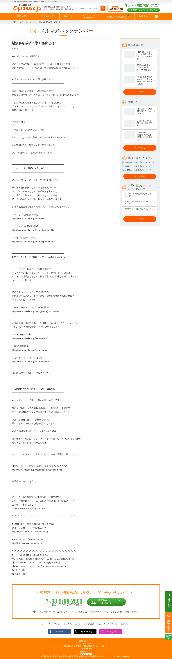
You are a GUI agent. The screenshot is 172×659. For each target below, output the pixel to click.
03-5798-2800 (66, 601)
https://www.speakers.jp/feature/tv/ (28, 218)
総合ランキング (46, 16)
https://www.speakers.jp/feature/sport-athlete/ (33, 242)
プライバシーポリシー (73, 624)
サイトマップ (54, 624)
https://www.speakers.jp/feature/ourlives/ (31, 361)
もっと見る (139, 92)
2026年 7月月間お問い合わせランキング (139, 195)
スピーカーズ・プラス (107, 624)
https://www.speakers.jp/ (54, 566)
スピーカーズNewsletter (89, 16)
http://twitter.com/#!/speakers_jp (27, 543)
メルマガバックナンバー (27, 22)
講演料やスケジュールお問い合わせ (145, 10)
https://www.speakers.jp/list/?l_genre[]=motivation (35, 311)
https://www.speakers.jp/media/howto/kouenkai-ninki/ (37, 470)
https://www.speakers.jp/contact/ (30, 508)
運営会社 (124, 624)
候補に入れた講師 (118, 16)
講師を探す (22, 16)
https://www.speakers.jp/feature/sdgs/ (29, 350)
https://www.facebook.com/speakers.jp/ (30, 532)
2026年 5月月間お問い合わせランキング (139, 210)
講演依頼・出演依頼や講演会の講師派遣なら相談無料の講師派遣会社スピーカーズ (78, 656)
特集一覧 (68, 16)
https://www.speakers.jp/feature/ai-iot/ (29, 338)
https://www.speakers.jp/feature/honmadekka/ (33, 230)
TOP (14, 22)
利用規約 (143, 16)
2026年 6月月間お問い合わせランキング (139, 202)
